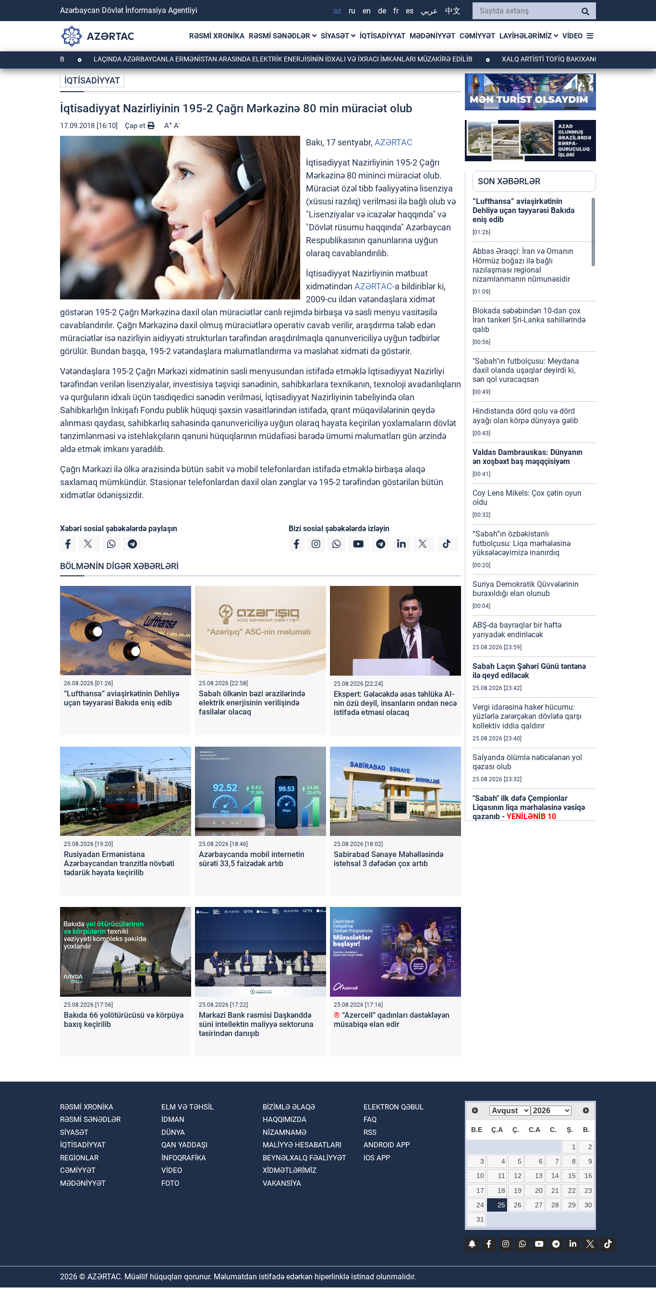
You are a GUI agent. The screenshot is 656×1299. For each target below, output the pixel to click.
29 (572, 1205)
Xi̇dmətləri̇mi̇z (289, 1170)
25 (501, 1205)
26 (518, 1205)
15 (572, 1176)
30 (588, 1205)
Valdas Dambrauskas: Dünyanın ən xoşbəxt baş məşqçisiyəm (528, 457)
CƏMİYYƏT (477, 36)
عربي (429, 10)
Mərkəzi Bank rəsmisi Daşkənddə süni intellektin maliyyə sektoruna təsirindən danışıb (256, 1024)
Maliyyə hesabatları (302, 1145)
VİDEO (572, 36)
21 (555, 1190)
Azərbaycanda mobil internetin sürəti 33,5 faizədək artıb (251, 859)
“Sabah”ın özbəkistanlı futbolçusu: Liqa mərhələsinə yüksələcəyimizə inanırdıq (522, 543)
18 (501, 1190)
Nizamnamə (284, 1132)
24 (480, 1205)
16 (588, 1176)
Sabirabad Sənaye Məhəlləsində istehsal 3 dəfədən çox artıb (388, 859)
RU (352, 10)
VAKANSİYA (282, 1183)
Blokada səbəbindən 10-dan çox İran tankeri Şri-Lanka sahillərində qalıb (529, 320)
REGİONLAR (79, 1158)
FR (396, 10)
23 (588, 1190)
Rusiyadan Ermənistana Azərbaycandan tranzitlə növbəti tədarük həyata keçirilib (119, 863)
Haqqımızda (284, 1119)
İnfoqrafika (183, 1158)
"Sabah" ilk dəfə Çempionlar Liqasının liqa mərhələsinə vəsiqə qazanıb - (529, 807)
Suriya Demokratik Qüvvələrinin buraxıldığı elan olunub (526, 589)
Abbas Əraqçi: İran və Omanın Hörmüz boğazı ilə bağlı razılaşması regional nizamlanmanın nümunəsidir (523, 265)
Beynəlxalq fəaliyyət (304, 1158)
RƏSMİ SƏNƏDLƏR (280, 36)
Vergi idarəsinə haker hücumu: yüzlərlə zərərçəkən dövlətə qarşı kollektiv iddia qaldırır (527, 716)
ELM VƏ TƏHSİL (187, 1107)
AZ (337, 10)
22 (572, 1190)
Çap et (136, 125)
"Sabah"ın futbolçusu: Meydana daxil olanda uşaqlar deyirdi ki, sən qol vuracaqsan (526, 370)
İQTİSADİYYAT (382, 36)
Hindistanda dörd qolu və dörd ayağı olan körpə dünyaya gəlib (525, 415)
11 (501, 1176)
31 (480, 1219)
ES (409, 10)
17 (480, 1190)
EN (367, 10)
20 (539, 1190)
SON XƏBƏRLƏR (509, 181)
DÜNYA (173, 1132)
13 (539, 1176)
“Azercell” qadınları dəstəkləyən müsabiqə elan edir (391, 1020)
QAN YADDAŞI (184, 1145)
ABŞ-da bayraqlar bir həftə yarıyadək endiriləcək (517, 629)
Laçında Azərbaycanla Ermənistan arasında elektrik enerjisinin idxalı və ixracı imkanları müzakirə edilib (240, 59)
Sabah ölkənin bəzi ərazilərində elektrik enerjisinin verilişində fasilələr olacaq (252, 702)
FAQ (370, 1119)
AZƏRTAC (394, 142)
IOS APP (377, 1158)
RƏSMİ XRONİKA (216, 36)
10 (480, 1176)
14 (555, 1176)
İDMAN (172, 1119)
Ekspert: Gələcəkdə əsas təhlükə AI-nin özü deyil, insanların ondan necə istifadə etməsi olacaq (395, 703)
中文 (453, 10)
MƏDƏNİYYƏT (432, 36)
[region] (534, 509)
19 (518, 1190)
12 (518, 1176)
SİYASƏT (336, 36)
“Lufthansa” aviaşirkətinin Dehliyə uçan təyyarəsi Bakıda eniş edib (121, 698)
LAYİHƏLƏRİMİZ (526, 36)
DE (382, 10)
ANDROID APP (387, 1145)
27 (539, 1205)
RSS (370, 1132)
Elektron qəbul (394, 1107)
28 (555, 1205)
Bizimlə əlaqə (289, 1107)
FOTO (170, 1183)
